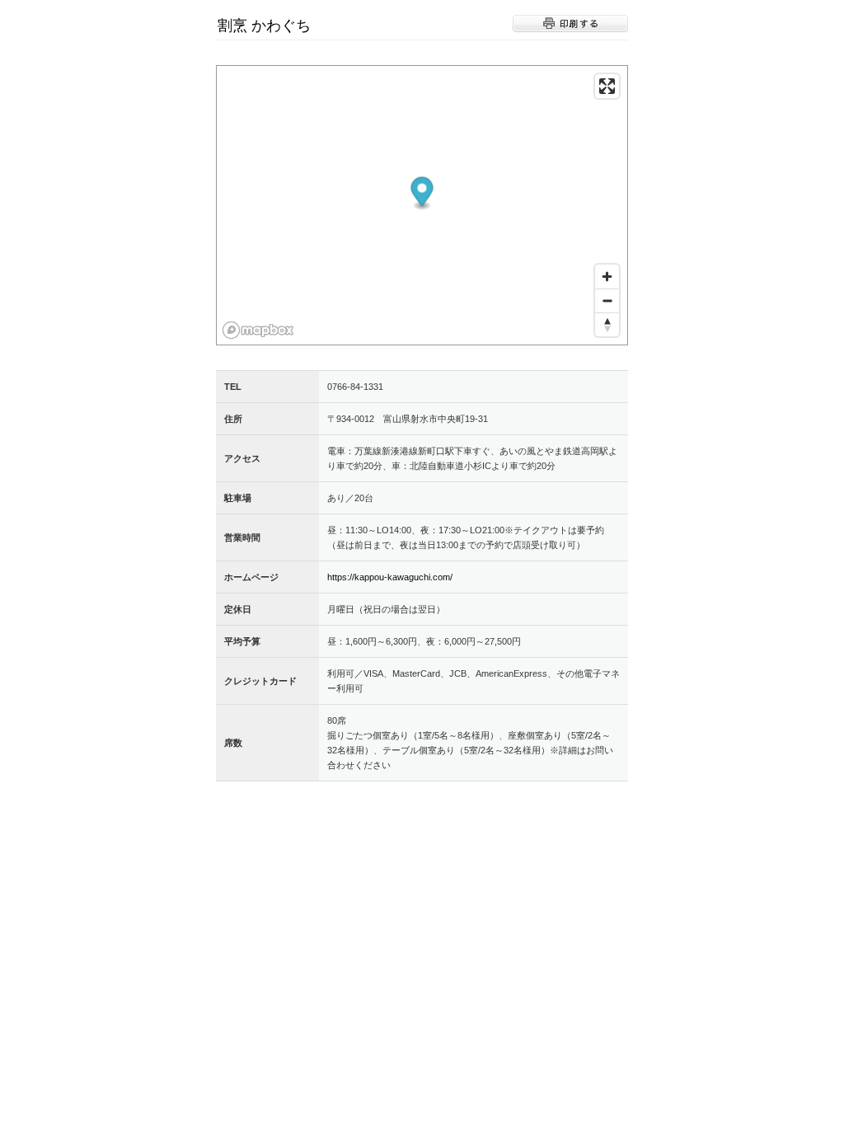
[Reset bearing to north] (607, 324)
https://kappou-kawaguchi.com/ (389, 577)
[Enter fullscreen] (607, 86)
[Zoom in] (607, 277)
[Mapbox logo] (258, 330)
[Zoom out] (607, 300)
